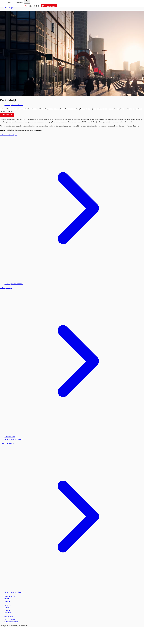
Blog (9, 2)
